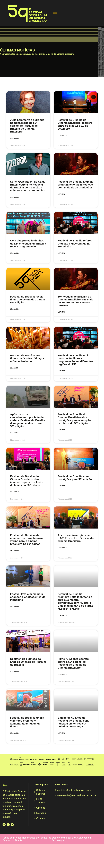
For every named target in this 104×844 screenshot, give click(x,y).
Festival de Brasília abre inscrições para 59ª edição (75, 478)
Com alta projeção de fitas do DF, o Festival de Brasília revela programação (28, 243)
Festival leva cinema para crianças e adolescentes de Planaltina (27, 596)
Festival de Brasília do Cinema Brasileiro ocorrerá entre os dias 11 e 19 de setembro (75, 124)
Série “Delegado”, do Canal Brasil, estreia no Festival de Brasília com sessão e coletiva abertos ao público (27, 186)
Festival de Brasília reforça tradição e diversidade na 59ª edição (75, 243)
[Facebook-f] (8, 824)
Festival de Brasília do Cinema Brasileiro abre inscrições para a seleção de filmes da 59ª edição (74, 419)
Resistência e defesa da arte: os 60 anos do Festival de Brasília (28, 661)
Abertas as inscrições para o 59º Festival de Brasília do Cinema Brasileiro (76, 538)
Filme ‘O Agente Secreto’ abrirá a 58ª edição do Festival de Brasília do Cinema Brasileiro (73, 663)
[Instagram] (4, 824)
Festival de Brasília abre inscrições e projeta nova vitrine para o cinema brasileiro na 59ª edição (26, 539)
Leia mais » (14, 138)
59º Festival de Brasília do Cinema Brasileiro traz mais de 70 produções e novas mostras (75, 301)
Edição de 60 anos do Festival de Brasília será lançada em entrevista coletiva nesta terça (73, 722)
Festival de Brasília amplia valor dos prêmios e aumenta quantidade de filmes (27, 722)
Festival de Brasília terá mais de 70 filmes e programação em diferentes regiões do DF (75, 360)
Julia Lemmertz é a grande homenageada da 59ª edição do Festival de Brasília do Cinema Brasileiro (27, 125)
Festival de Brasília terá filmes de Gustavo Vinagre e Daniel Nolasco (27, 358)
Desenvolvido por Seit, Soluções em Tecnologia (72, 838)
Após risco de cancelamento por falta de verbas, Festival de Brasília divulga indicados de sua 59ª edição (27, 420)
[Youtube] (12, 824)
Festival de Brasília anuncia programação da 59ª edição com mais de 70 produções (75, 184)
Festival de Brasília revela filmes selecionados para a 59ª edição (27, 299)
